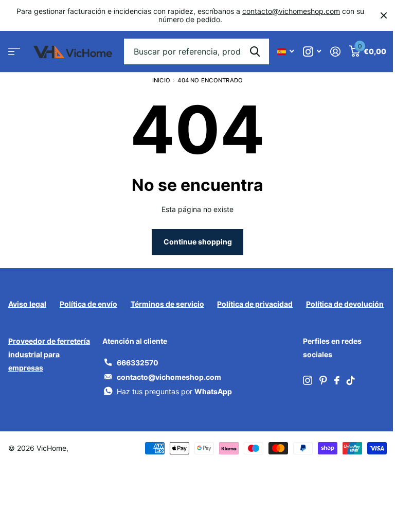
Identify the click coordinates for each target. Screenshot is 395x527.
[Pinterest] (323, 380)
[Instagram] (307, 380)
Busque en (255, 51)
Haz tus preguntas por (174, 391)
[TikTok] (351, 380)
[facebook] (336, 380)
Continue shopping (198, 241)
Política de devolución (345, 304)
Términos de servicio (167, 304)
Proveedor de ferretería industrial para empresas (49, 354)
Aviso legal (27, 304)
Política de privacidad (255, 304)
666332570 (137, 362)
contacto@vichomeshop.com (291, 11)
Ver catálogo (14, 51)
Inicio (161, 80)
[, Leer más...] (311, 51)
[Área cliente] (335, 51)
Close (383, 15)
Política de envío (88, 304)
